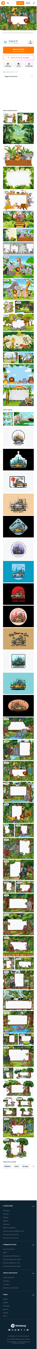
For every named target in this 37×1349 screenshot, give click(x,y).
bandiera (7, 1305)
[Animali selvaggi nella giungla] (10, 407)
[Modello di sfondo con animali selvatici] (18, 423)
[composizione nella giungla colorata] (18, 145)
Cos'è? (16, 72)
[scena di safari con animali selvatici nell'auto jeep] (18, 230)
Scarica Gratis (18, 50)
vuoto (16, 1305)
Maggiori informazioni (11, 75)
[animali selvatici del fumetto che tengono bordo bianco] (10, 117)
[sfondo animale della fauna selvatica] (9, 245)
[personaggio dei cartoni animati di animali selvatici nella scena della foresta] (12, 344)
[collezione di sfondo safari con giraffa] (18, 272)
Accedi (28, 3)
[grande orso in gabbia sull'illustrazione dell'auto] (18, 501)
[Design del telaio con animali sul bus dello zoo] (18, 444)
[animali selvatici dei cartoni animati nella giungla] (18, 291)
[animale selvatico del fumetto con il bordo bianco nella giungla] (11, 259)
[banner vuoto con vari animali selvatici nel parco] (18, 359)
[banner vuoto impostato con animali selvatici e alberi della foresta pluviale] (18, 1251)
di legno (25, 1305)
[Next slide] (29, 1305)
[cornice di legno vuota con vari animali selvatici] (18, 211)
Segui (30, 43)
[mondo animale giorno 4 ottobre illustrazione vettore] (8, 468)
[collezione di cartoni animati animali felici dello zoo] (8, 331)
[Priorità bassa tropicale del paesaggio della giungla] (18, 188)
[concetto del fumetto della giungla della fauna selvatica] (18, 379)
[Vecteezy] (3, 3)
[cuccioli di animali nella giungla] (10, 395)
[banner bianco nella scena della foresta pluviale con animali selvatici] (11, 129)
